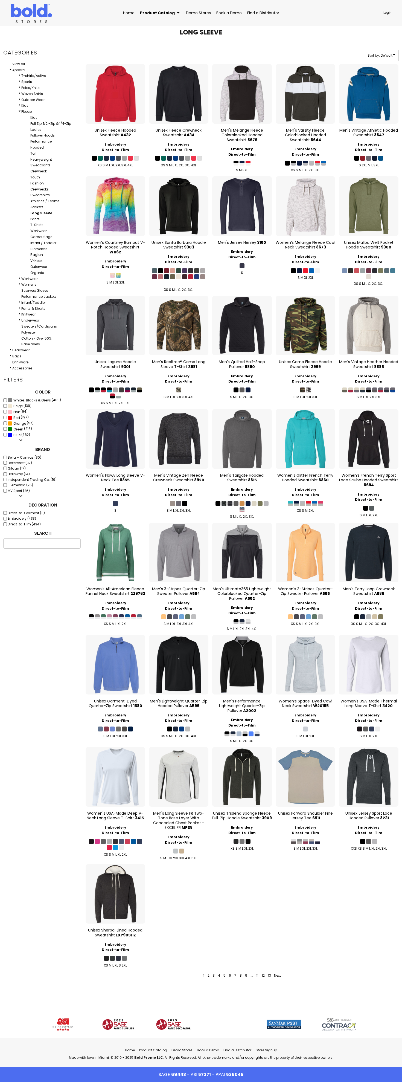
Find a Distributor (237, 1050)
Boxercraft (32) (20, 463)
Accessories (22, 368)
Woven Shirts (32, 93)
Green (18, 429)
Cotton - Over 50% (36, 338)
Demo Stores (182, 1050)
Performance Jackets (39, 296)
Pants (35, 219)
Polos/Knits (30, 87)
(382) (21, 435)
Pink (16, 412)
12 (263, 975)
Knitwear (28, 314)
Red (16, 417)
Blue (17, 435)
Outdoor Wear (33, 99)
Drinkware (20, 362)
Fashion (37, 183)
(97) (23, 423)
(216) (22, 429)
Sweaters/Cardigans (39, 326)
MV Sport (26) (19, 490)
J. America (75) (20, 485)
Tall (33, 153)
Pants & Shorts (33, 308)
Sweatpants (40, 165)
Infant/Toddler (33, 302)
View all (18, 64)
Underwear (30, 320)
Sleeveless (39, 249)
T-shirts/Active (33, 75)
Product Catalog (153, 1050)
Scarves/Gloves (34, 290)
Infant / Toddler (43, 243)
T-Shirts (36, 224)
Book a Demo (208, 1050)
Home (130, 1050)
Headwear (21, 350)
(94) (20, 411)
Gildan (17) (17, 468)
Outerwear (38, 266)
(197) (21, 417)
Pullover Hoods (42, 135)
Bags (16, 356)
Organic (37, 272)
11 (257, 975)
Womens (28, 284)
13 (269, 975)
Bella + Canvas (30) (24, 457)
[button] (160, 12)
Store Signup (266, 1050)
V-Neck (36, 260)
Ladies (35, 129)
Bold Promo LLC (148, 1057)
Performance (41, 141)
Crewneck (38, 171)
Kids (24, 105)
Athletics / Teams (45, 201)
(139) (22, 406)
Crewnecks (39, 189)
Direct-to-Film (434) (24, 524)
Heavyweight (41, 159)
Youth (35, 177)
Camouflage (41, 237)
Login (387, 12)
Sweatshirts (40, 195)
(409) (37, 400)
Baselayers (30, 344)
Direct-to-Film (115, 149)
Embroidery (115, 144)
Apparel (18, 70)
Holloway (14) (19, 474)
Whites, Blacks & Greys (32, 400)
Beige (18, 406)
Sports (26, 81)
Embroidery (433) (22, 518)
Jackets (36, 207)
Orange (19, 423)
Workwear (38, 230)
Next (277, 975)
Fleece (26, 111)
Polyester (28, 332)
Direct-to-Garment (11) (26, 513)
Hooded (37, 147)
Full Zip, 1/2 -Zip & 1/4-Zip (50, 123)
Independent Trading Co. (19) (32, 479)
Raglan (36, 254)
